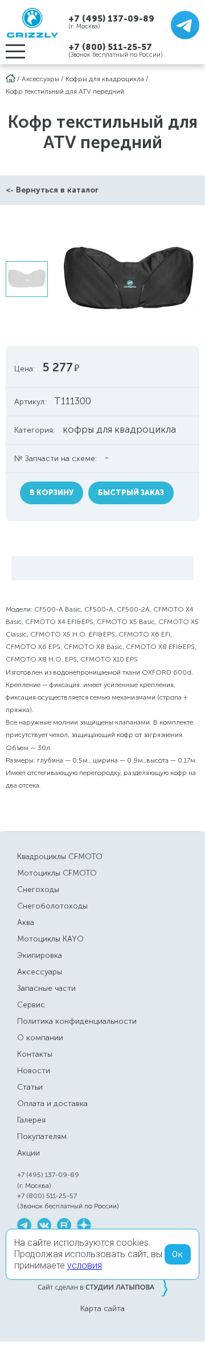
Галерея (31, 1120)
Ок (177, 1254)
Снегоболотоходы (52, 906)
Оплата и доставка (52, 1103)
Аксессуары (40, 79)
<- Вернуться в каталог (52, 190)
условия (84, 1265)
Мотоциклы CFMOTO (57, 873)
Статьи (30, 1087)
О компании (40, 1038)
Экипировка (39, 955)
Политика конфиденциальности (77, 1021)
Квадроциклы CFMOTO (59, 856)
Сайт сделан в (102, 1286)
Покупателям (42, 1136)
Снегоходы (38, 889)
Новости (33, 1070)
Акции (28, 1153)
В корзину (51, 492)
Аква (25, 922)
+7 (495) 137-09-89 (111, 18)
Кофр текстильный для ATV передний (65, 91)
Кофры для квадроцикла (104, 79)
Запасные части (46, 988)
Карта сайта (102, 1309)
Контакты (34, 1054)
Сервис (31, 1005)
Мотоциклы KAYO (50, 939)
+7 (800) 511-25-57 (110, 47)
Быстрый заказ (131, 492)
